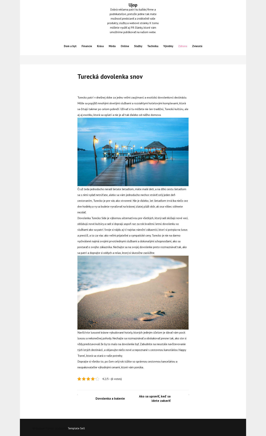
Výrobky (168, 46)
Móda (112, 46)
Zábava (182, 46)
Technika (152, 46)
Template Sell (76, 428)
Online (125, 46)
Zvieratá (197, 46)
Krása (100, 46)
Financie (87, 46)
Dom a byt (70, 46)
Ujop (133, 5)
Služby (138, 46)
